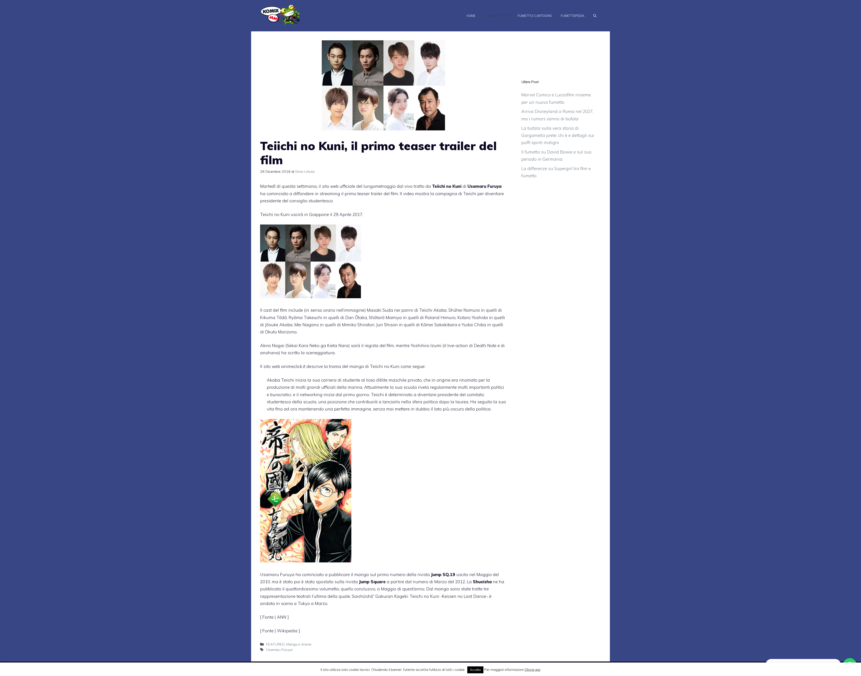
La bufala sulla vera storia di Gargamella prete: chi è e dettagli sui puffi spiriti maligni (557, 135)
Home (470, 16)
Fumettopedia (572, 16)
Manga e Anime (496, 16)
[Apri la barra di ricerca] (595, 15)
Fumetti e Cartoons (535, 16)
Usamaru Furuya (279, 649)
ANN (282, 617)
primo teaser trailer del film (371, 193)
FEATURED (275, 644)
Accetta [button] (475, 670)
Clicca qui (532, 669)
